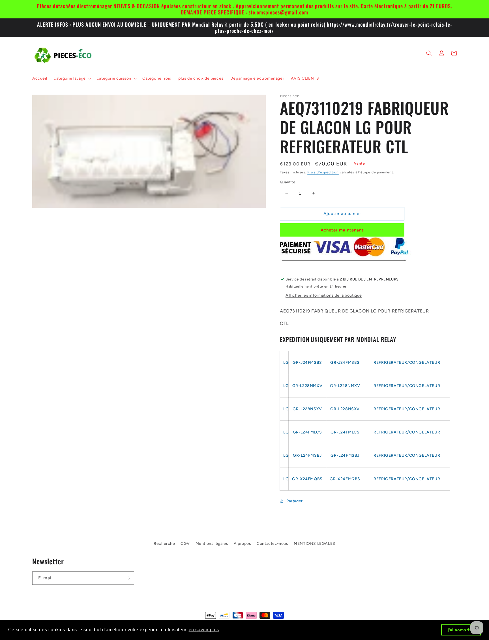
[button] (71, 78)
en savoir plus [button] (204, 629)
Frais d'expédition (323, 172)
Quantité (287, 182)
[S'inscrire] (127, 578)
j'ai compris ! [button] (461, 630)
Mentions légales (212, 543)
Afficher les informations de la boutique (324, 295)
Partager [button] (294, 501)
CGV (185, 543)
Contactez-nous (272, 543)
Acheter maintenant (342, 230)
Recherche (164, 543)
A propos (242, 543)
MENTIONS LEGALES (314, 543)
